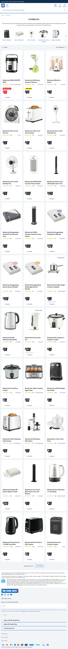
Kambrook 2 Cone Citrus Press (55, 440)
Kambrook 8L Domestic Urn (33, 339)
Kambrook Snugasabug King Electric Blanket (55, 233)
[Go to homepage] (3, 5)
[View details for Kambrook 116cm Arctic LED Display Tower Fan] (56, 166)
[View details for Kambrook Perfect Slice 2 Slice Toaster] (34, 527)
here (23, 1)
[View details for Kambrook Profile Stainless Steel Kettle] (12, 322)
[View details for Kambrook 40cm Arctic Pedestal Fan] (56, 115)
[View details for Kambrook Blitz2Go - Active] (56, 65)
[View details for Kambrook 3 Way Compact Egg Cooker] (34, 373)
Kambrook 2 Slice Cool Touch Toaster (32, 132)
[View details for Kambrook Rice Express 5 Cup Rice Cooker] (56, 322)
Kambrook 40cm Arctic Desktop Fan (10, 183)
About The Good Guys (10, 624)
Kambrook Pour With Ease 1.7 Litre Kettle (56, 491)
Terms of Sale (4, 637)
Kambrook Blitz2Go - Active (54, 81)
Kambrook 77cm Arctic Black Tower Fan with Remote (32, 492)
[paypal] (31, 644)
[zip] (26, 644)
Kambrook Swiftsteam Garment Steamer (32, 81)
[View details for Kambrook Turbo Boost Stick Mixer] (34, 424)
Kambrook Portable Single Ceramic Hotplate (56, 286)
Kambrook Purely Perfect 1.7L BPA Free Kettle (11, 543)
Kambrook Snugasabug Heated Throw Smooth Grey (11, 234)
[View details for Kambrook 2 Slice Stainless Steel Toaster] (12, 424)
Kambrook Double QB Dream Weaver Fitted (10, 491)
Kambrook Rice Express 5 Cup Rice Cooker (55, 339)
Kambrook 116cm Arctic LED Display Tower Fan (55, 183)
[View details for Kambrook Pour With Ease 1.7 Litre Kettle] (56, 474)
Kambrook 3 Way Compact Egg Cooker (34, 389)
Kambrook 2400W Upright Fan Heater (56, 389)
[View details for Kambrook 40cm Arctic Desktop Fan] (12, 166)
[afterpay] (37, 644)
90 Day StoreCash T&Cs (42, 583)
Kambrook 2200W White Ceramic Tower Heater (33, 183)
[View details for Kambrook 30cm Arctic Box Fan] (12, 115)
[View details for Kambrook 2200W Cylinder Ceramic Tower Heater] (34, 217)
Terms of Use (4, 640)
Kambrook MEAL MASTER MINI (11, 81)
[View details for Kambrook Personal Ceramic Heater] (56, 527)
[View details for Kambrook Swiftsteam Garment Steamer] (34, 65)
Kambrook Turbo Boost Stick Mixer (32, 440)
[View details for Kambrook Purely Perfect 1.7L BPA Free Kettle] (12, 527)
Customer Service (9, 628)
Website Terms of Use (27, 611)
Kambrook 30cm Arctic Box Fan (10, 132)
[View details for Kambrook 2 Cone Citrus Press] (56, 424)
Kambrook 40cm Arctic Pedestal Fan (55, 132)
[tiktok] (8, 594)
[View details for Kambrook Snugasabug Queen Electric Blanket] (12, 269)
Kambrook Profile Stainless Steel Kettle (10, 339)
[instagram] (5, 594)
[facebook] (2, 594)
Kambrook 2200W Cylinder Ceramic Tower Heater (33, 234)
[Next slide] (65, 36)
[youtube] (11, 594)
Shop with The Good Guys (11, 620)
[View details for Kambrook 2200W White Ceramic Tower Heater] (34, 166)
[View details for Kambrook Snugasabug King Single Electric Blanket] (34, 269)
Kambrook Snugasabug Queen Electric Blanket (11, 286)
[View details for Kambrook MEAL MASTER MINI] (12, 65)
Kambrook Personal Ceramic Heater (53, 543)
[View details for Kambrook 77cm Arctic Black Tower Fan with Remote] (34, 474)
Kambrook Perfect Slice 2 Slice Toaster (33, 543)
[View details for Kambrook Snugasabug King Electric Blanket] (56, 217)
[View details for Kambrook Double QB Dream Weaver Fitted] (12, 474)
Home (2, 15)
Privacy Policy (37, 611)
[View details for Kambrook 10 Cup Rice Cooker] (12, 373)
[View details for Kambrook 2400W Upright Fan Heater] (56, 373)
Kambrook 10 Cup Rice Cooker (10, 389)
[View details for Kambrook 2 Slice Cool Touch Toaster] (34, 115)
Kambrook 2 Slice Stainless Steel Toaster (12, 440)
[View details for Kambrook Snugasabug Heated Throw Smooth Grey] (12, 217)
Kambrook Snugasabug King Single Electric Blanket (33, 287)
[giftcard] (48, 644)
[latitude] (44, 644)
